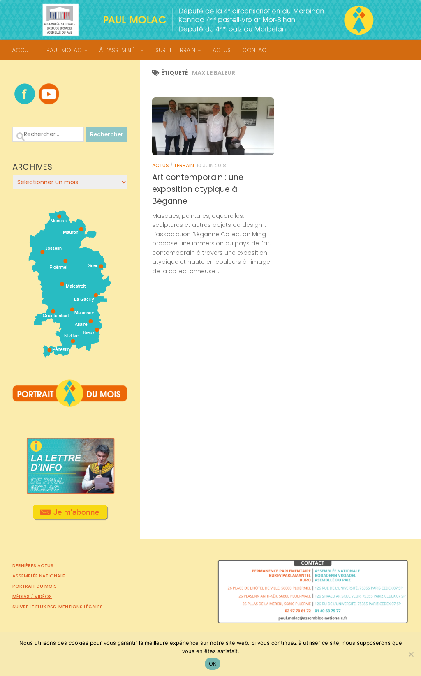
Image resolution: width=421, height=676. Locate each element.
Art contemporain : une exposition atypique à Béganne (197, 189)
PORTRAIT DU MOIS (34, 586)
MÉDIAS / (23, 596)
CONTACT (255, 50)
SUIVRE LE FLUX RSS (34, 606)
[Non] (411, 654)
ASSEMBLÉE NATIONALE (38, 575)
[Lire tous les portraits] (69, 403)
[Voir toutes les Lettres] (69, 491)
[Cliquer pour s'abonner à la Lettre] (70, 517)
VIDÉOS (43, 596)
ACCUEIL (23, 50)
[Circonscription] (70, 354)
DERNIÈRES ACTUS (32, 565)
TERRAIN (184, 165)
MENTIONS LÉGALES (80, 606)
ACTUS (222, 50)
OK (213, 663)
